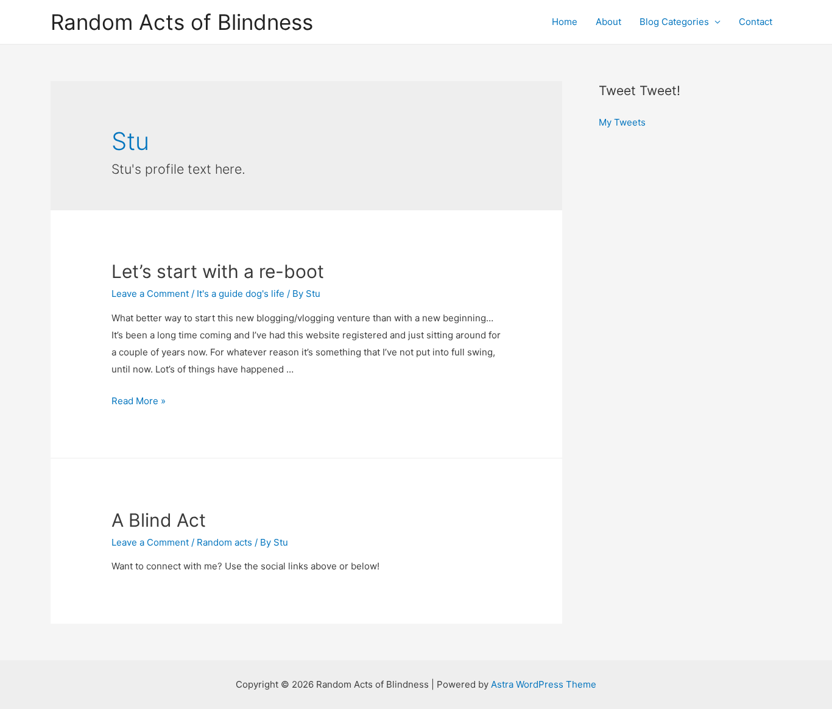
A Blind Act (158, 520)
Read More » (138, 401)
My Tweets (622, 122)
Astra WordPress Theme (543, 684)
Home (564, 21)
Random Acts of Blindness (182, 22)
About (608, 21)
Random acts (224, 542)
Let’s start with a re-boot (217, 271)
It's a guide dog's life (240, 293)
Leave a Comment (150, 293)
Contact (755, 21)
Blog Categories (674, 21)
